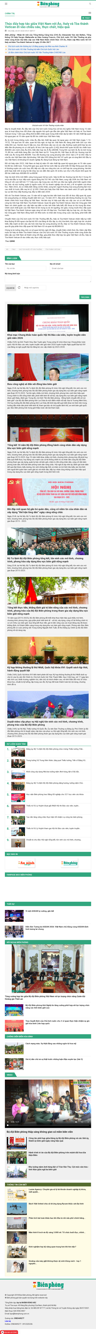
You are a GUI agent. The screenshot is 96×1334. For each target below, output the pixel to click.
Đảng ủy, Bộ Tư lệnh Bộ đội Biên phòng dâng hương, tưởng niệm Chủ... (55, 783)
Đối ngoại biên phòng (17, 942)
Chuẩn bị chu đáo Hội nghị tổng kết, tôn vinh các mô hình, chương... (54, 840)
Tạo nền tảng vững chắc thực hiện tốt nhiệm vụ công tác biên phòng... (54, 817)
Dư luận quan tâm (16, 744)
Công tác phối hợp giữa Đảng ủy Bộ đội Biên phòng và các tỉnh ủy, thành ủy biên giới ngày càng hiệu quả (59, 1139)
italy (14, 249)
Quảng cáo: (14, 1318)
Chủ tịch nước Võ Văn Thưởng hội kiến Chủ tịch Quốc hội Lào (33, 49)
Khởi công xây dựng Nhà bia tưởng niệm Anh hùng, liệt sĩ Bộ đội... (53, 772)
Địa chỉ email (55, 264)
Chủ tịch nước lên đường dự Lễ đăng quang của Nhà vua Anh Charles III (37, 46)
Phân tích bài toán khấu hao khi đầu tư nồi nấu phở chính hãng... (57, 1218)
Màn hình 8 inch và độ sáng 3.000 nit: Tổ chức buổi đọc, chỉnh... (57, 1232)
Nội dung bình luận (12, 274)
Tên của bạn (10, 264)
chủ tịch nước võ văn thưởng (30, 249)
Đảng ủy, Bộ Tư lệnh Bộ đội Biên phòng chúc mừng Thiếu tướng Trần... (55, 749)
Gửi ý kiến (85, 297)
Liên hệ (8, 1321)
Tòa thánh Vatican (52, 249)
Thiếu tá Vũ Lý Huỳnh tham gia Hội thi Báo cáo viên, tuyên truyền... (53, 828)
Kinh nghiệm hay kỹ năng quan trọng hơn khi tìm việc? (52, 1247)
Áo (7, 249)
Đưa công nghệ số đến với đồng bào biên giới (32, 384)
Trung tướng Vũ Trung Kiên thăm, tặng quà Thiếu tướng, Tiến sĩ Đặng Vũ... (56, 760)
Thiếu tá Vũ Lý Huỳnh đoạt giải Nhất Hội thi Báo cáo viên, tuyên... (53, 806)
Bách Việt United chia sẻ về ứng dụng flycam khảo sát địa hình (56, 1204)
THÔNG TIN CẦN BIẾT (17, 1185)
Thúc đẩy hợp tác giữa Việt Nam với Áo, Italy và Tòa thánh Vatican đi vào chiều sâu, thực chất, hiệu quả (46, 25)
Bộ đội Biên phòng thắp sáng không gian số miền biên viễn (40, 1131)
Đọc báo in (12, 854)
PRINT (87, 18)
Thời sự (10, 904)
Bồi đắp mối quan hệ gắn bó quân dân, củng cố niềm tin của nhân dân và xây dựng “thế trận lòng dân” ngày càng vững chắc (47, 511)
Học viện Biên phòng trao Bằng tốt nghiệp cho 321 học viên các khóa (55, 794)
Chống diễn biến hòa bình (20, 1036)
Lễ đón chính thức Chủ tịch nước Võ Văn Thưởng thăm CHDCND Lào (37, 52)
